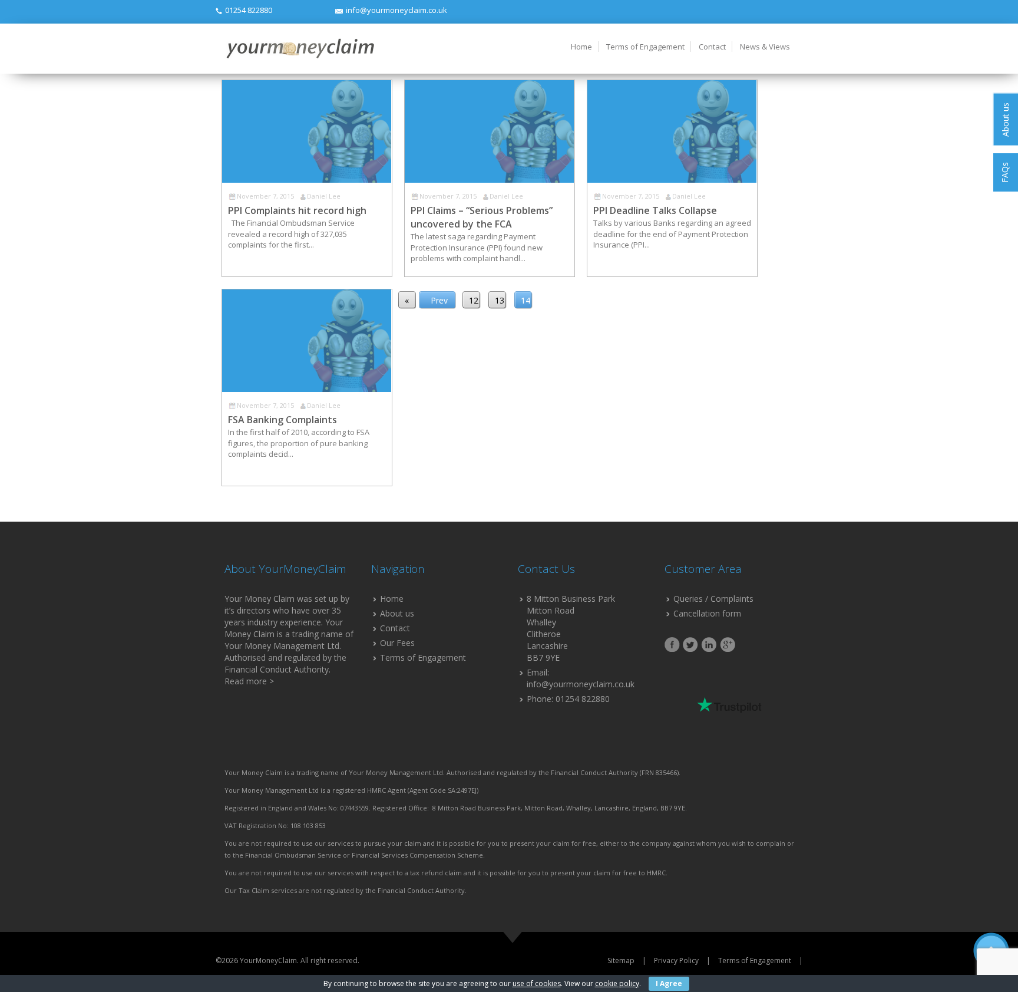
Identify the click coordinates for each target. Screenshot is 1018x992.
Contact (712, 46)
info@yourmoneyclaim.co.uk (396, 10)
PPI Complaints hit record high (297, 210)
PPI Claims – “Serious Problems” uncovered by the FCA (482, 217)
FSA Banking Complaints (282, 419)
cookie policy (617, 983)
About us (397, 613)
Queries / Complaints (713, 598)
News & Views (765, 46)
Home (581, 46)
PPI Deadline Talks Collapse (655, 210)
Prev (439, 300)
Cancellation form (707, 613)
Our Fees (397, 642)
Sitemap (620, 960)
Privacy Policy (676, 960)
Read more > (249, 681)
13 (499, 300)
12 (473, 300)
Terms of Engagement (645, 46)
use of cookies (537, 983)
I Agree (669, 983)
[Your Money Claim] (299, 48)
